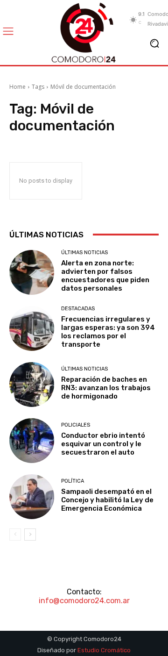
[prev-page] (15, 534)
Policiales (75, 425)
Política (72, 481)
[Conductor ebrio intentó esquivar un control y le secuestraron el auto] (31, 440)
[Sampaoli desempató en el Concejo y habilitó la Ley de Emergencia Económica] (31, 496)
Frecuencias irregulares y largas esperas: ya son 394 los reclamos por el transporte (108, 332)
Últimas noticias (84, 252)
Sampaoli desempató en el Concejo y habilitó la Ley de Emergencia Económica (107, 500)
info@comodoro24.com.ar (84, 600)
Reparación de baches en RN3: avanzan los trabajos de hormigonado (106, 387)
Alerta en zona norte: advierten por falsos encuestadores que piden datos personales (105, 275)
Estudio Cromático (104, 650)
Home (17, 87)
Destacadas (78, 308)
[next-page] (30, 534)
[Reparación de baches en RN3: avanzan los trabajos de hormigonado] (31, 384)
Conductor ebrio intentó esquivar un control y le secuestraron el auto (103, 443)
